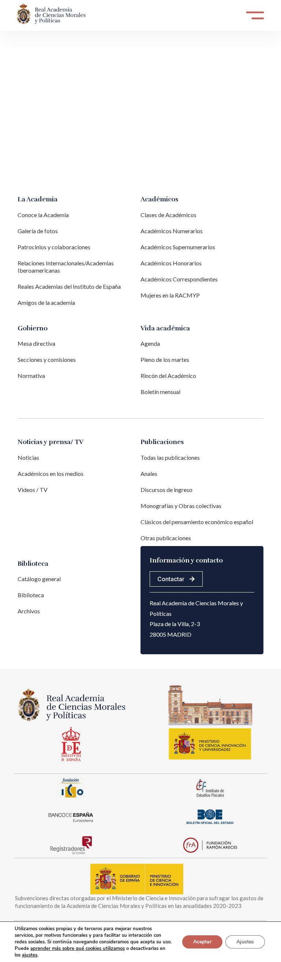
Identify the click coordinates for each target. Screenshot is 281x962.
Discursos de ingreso (166, 489)
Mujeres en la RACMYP (170, 295)
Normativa (31, 375)
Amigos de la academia (46, 302)
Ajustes (245, 941)
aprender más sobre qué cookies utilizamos (77, 948)
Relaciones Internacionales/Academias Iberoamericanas (66, 267)
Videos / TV (33, 489)
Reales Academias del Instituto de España (69, 286)
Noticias (28, 457)
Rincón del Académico (168, 375)
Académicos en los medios (50, 473)
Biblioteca (31, 594)
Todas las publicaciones (170, 457)
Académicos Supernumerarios (177, 246)
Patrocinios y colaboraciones (54, 246)
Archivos (29, 610)
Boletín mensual (160, 391)
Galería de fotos (38, 230)
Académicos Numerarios (171, 230)
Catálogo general (39, 578)
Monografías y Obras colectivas (180, 505)
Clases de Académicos (168, 214)
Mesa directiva (36, 343)
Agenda (150, 343)
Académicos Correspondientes (179, 279)
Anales (148, 473)
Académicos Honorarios (171, 263)
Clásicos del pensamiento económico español (196, 521)
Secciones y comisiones (47, 359)
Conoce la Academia (43, 214)
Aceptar (202, 941)
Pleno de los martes (164, 359)
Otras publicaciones (165, 537)
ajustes (29, 955)
